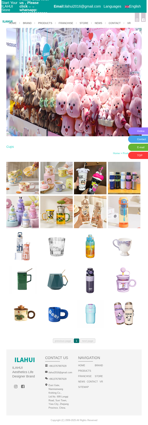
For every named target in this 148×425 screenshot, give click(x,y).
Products (45, 23)
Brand (27, 23)
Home (12, 23)
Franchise (66, 23)
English (135, 6)
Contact (115, 23)
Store (84, 23)
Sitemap (83, 387)
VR (129, 23)
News (98, 23)
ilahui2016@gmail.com (83, 6)
